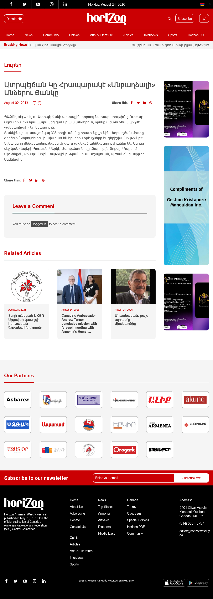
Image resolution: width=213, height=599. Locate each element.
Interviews (151, 35)
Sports (172, 35)
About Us (76, 507)
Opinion (74, 35)
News (29, 35)
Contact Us (78, 527)
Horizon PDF (197, 35)
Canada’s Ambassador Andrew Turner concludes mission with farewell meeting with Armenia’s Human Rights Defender (79, 323)
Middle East (106, 533)
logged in (39, 224)
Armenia (104, 513)
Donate (11, 19)
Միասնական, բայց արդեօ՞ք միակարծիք (131, 319)
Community (51, 35)
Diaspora (104, 527)
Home (10, 35)
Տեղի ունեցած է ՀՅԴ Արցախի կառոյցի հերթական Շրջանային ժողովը (26, 321)
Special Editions (138, 520)
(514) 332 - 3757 (192, 523)
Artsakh (103, 520)
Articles (128, 35)
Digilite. (130, 580)
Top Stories (106, 507)
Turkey (131, 507)
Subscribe (185, 18)
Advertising (77, 513)
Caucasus (134, 513)
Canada (132, 500)
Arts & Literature (101, 35)
